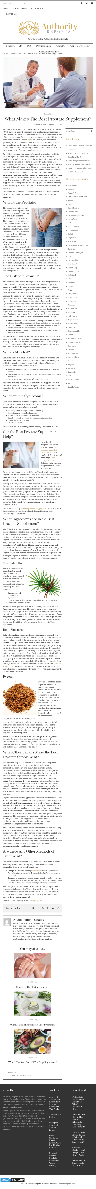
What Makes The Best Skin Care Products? (32, 1024)
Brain (70, 204)
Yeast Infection (73, 387)
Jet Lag (70, 286)
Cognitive (60, 46)
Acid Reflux (72, 186)
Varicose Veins (73, 379)
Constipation (73, 230)
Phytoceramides (74, 331)
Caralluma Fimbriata (76, 215)
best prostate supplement (35, 508)
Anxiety (71, 189)
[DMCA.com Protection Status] (12, 1180)
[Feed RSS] (81, 3)
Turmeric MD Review (55, 1116)
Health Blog (11, 14)
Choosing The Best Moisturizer (32, 987)
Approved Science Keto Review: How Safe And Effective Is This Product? (55, 1103)
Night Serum (73, 320)
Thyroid (71, 365)
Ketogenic (72, 294)
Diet (29, 46)
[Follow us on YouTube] (91, 3)
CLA (69, 223)
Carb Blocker (73, 219)
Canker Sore (73, 212)
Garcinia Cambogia (75, 253)
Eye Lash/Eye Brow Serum (78, 245)
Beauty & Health (14, 46)
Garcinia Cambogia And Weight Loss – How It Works (78, 1151)
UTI (69, 376)
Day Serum (72, 238)
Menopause (72, 301)
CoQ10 (70, 234)
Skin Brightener (74, 357)
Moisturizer (72, 309)
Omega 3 (71, 327)
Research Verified (75, 342)
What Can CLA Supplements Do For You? (78, 1163)
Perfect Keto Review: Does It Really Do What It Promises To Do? (78, 1103)
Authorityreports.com (67, 1184)
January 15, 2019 (55, 124)
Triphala (71, 368)
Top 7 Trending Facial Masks (79, 164)
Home (5, 9)
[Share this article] (33, 908)
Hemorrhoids (73, 271)
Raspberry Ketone (75, 338)
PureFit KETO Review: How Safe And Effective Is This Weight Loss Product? (78, 1121)
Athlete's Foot (73, 193)
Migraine (71, 305)
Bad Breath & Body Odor (77, 197)
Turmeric (72, 372)
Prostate (71, 335)
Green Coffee (73, 260)
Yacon (70, 383)
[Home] (48, 27)
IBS (69, 279)
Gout (70, 256)
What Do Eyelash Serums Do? (79, 161)
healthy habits (36, 871)
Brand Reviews (74, 208)
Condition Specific (48, 51)
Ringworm (72, 346)
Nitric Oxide (73, 324)
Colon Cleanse (73, 227)
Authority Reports (35, 900)
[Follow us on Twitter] (86, 3)
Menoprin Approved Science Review (53, 1126)
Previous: (13, 1072)
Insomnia (71, 282)
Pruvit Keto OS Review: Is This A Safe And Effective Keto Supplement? (78, 1137)
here (30, 140)
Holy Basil (72, 275)
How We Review (19, 9)
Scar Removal (73, 353)
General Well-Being (80, 46)
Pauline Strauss (40, 124)
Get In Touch (36, 9)
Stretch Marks (73, 361)
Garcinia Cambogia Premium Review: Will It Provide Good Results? (55, 1141)
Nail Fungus (72, 316)
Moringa (71, 312)
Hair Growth (73, 264)
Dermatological (43, 46)
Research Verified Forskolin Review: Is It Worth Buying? (54, 1159)
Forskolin (71, 249)
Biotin (70, 200)
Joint (70, 290)
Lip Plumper (73, 297)
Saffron (71, 350)
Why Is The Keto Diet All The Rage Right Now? (32, 1062)
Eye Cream (72, 241)
